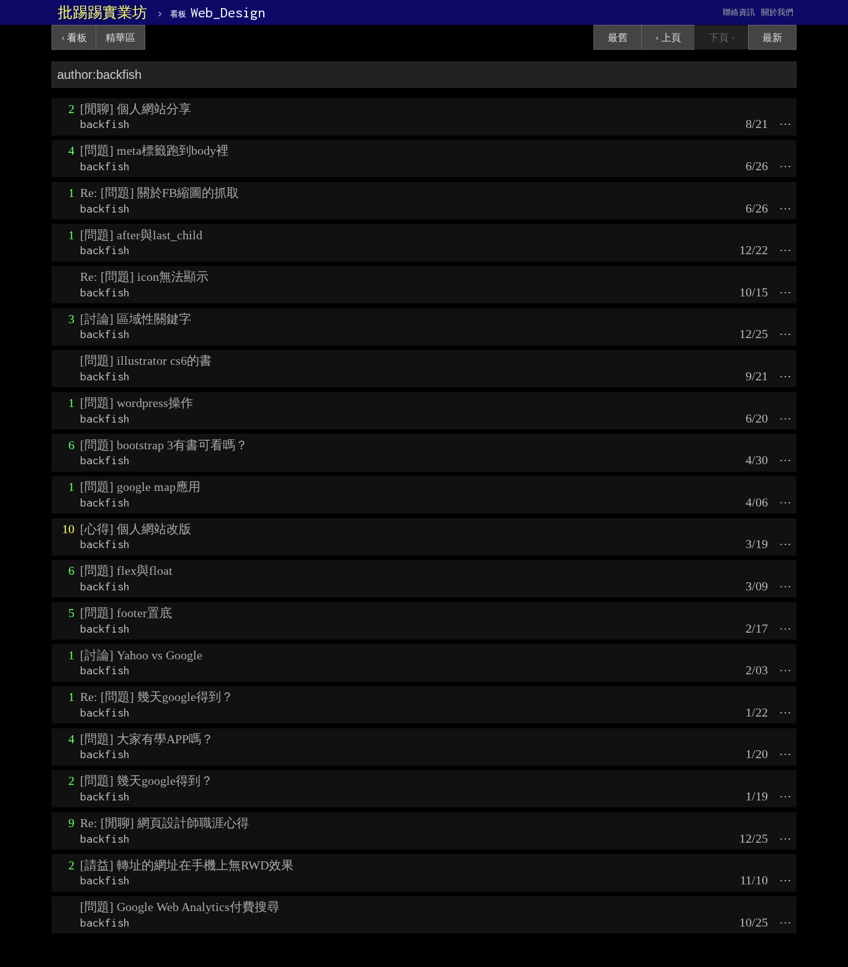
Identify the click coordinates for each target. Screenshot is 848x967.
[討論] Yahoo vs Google (141, 655)
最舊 (618, 37)
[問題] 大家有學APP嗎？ (147, 739)
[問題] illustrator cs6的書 (146, 360)
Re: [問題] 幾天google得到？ (156, 696)
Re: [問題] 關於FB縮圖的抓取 (159, 192)
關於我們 (777, 12)
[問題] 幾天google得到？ (146, 780)
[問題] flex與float (126, 570)
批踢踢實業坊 (102, 12)
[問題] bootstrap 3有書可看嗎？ (164, 445)
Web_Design (217, 12)
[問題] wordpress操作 (136, 403)
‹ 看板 (74, 37)
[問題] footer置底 (126, 613)
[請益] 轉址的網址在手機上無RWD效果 (187, 865)
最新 (772, 37)
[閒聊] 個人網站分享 (135, 109)
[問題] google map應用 (140, 486)
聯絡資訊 (739, 12)
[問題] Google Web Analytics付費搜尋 (179, 907)
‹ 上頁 (668, 37)
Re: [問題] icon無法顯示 (144, 276)
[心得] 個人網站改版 (135, 529)
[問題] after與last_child (141, 235)
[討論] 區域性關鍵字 (135, 319)
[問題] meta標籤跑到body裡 (154, 150)
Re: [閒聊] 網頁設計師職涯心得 (164, 823)
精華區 (120, 37)
